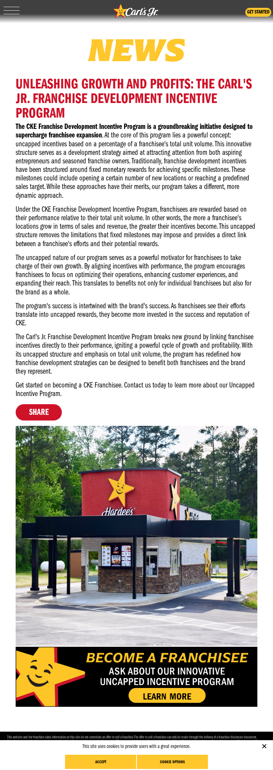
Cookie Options (172, 762)
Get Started (258, 12)
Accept (100, 762)
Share (39, 412)
